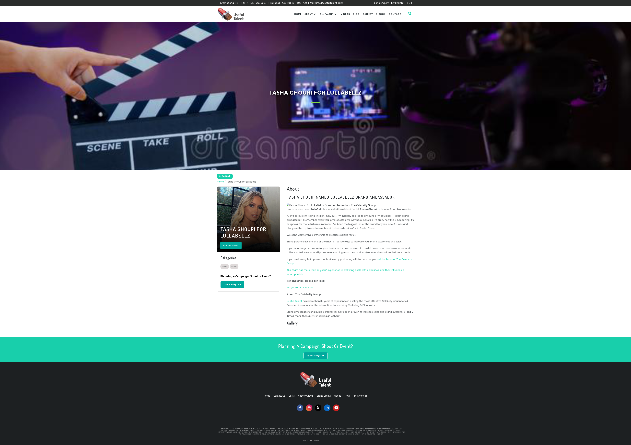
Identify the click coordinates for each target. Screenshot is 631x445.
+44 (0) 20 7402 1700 (294, 3)
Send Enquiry (381, 3)
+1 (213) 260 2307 (257, 3)
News (224, 266)
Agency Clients (305, 395)
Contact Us (279, 395)
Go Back (226, 176)
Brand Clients (324, 395)
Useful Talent (294, 301)
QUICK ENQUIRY (232, 284)
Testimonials (360, 395)
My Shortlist (397, 3)
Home (220, 181)
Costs (292, 395)
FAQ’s (347, 395)
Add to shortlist (230, 245)
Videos (337, 395)
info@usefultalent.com (329, 3)
